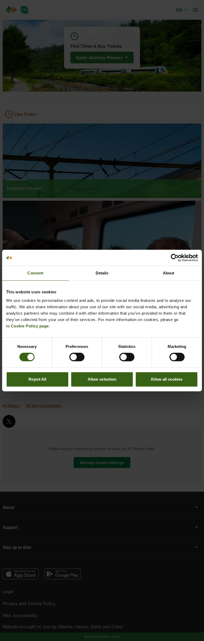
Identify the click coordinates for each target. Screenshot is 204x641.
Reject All (37, 379)
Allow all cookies (166, 379)
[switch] (76, 357)
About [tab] (169, 273)
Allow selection (102, 379)
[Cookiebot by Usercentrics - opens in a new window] (174, 258)
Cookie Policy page (30, 326)
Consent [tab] (35, 273)
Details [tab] (102, 273)
